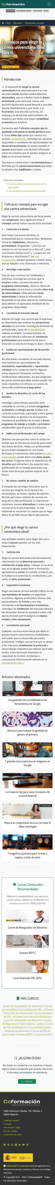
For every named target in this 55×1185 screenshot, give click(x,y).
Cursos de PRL (43, 1034)
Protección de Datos (13, 1134)
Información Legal (12, 1127)
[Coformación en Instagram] (12, 1145)
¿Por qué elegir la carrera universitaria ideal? (27, 191)
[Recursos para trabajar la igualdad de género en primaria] (27, 719)
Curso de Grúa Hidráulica (36, 1016)
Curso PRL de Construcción (18, 1013)
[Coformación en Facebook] (5, 1145)
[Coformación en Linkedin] (16, 1145)
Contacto (8, 1124)
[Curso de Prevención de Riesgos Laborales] (27, 966)
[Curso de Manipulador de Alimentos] (27, 915)
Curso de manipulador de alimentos (22, 1020)
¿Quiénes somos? (12, 1120)
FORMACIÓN (37, 11)
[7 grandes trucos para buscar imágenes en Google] (27, 749)
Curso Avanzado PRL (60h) (27, 978)
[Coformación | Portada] (13, 3)
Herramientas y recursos (34, 23)
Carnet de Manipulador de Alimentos (27, 927)
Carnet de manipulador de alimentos (23, 1006)
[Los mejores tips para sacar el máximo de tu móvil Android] (27, 780)
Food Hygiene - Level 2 (32, 1023)
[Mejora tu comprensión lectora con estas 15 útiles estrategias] (27, 811)
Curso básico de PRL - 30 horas (36, 1009)
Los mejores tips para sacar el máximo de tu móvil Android (27, 794)
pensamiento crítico (12, 663)
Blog (8, 23)
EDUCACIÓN (10, 11)
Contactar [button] (28, 1081)
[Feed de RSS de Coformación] (28, 1145)
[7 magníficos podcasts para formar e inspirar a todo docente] (27, 842)
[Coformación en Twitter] (20, 1145)
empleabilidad (35, 329)
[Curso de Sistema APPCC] (27, 941)
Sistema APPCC (27, 953)
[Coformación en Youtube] (24, 1145)
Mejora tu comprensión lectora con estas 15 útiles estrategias (27, 824)
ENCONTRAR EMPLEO (23, 11)
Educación (17, 23)
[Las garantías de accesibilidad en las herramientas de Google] (27, 688)
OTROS (46, 11)
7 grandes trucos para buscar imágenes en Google (27, 763)
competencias (18, 139)
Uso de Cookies (11, 1131)
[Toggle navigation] (49, 4)
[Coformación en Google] (9, 1145)
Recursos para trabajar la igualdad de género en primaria (27, 732)
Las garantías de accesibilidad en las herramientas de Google (27, 702)
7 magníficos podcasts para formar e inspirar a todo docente (27, 855)
